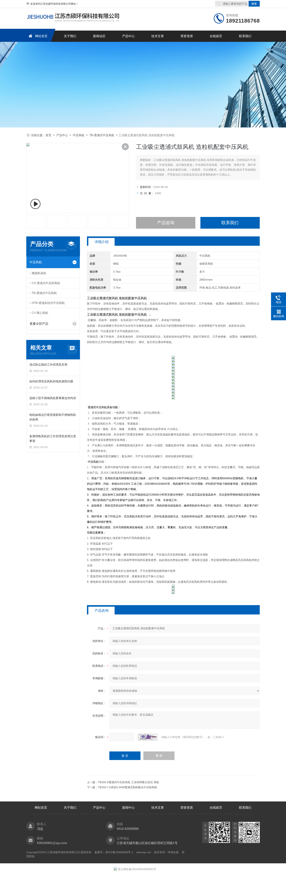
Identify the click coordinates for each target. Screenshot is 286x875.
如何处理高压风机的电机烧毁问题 (51, 381)
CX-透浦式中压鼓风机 (46, 283)
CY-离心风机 (40, 312)
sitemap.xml (143, 852)
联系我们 (245, 36)
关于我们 (70, 36)
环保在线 (173, 852)
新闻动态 (99, 36)
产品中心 (128, 36)
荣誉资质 (187, 36)
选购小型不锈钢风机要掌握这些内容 (52, 398)
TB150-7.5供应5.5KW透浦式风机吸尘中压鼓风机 (127, 787)
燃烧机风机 (39, 273)
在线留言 (216, 36)
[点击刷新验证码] (147, 737)
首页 (48, 135)
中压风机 (78, 135)
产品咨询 (165, 222)
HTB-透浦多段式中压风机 (48, 303)
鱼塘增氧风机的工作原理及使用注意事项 (52, 438)
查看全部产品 (39, 323)
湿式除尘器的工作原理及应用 (48, 364)
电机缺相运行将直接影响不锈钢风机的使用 (52, 417)
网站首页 (41, 36)
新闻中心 (128, 807)
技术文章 (157, 36)
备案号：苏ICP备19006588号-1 (114, 852)
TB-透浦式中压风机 (101, 135)
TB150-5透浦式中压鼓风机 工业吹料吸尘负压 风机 (128, 782)
